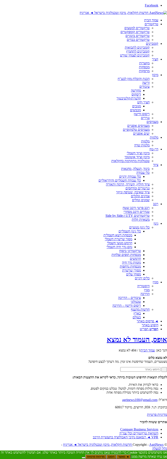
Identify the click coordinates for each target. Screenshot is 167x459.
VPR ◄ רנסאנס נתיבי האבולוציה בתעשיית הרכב (125, 437)
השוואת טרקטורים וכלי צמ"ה (138, 433)
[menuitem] (79, 20)
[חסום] (83, 457)
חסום (111, 456)
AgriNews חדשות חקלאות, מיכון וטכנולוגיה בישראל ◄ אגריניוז (113, 444)
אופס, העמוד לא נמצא (137, 339)
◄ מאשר (123, 456)
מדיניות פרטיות (157, 414)
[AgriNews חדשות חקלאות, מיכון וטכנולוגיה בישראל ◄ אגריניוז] (123, 13)
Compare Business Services (139, 429)
